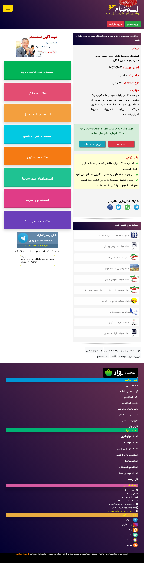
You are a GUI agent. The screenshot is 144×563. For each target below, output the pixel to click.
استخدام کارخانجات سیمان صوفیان (116, 235)
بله (131, 534)
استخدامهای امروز (129, 436)
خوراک (129, 545)
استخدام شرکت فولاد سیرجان (118, 333)
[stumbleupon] (136, 207)
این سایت (124, 554)
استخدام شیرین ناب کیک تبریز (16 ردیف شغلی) (109, 290)
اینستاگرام (127, 524)
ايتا (130, 529)
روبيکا (129, 539)
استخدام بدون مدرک (128, 473)
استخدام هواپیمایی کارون (121, 312)
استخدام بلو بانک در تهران (120, 257)
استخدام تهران (131, 461)
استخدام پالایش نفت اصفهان (118, 268)
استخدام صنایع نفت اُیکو (121, 322)
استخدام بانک (131, 442)
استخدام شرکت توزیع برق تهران (117, 301)
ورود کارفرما (115, 24)
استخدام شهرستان (128, 467)
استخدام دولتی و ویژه (127, 448)
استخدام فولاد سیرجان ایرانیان (118, 246)
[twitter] (118, 207)
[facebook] (110, 207)
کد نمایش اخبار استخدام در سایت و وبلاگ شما (37, 251)
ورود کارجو (132, 24)
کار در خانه (133, 479)
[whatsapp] (127, 207)
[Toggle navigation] (8, 8)
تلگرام (129, 519)
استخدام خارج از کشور (127, 455)
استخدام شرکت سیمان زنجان (118, 279)
